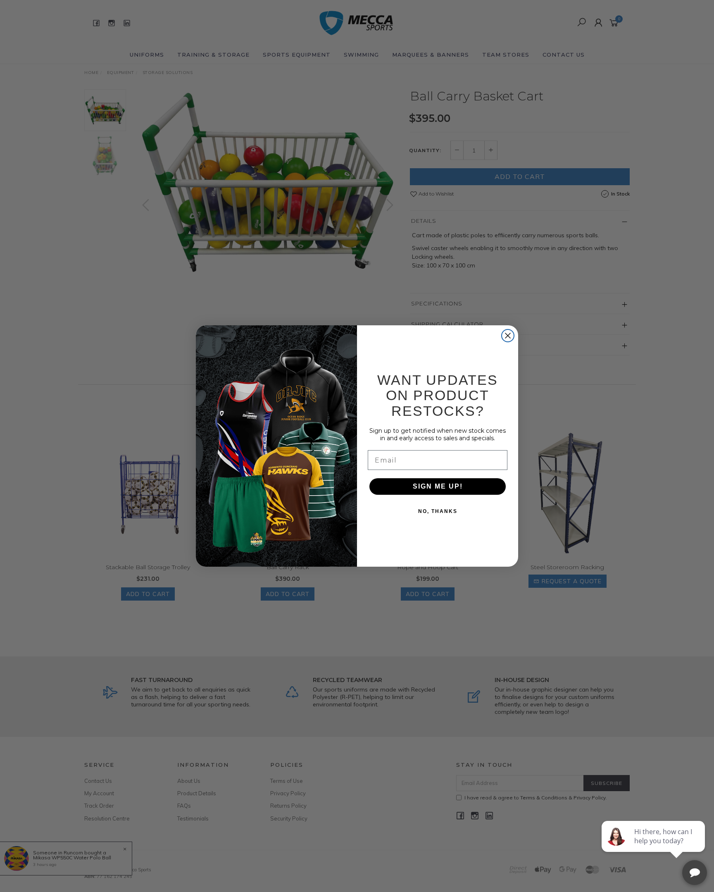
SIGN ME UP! (438, 486)
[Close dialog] (508, 335)
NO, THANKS (437, 511)
